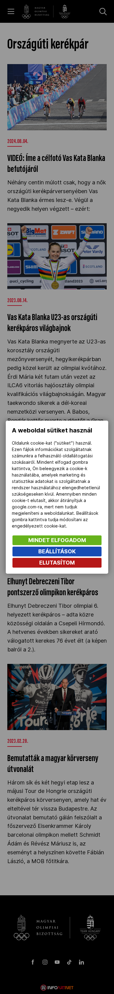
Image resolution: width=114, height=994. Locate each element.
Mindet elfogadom (57, 540)
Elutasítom (57, 562)
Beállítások (57, 551)
